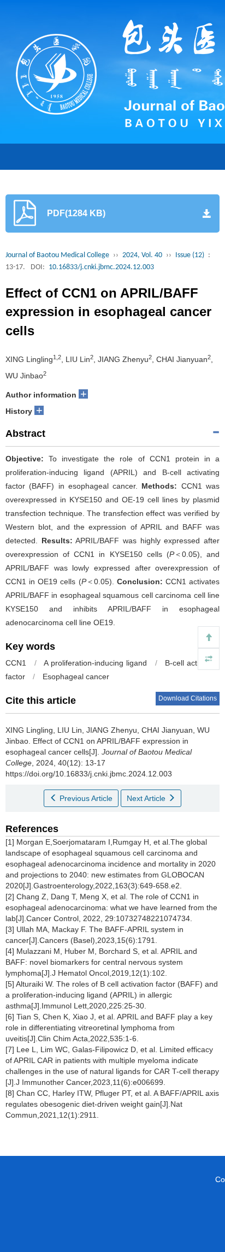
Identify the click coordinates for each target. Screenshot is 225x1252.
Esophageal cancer (76, 676)
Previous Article (84, 798)
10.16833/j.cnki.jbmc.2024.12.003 (101, 267)
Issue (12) (189, 255)
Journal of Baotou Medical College (57, 255)
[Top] (209, 637)
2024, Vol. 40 (142, 255)
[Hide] (209, 659)
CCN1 (15, 662)
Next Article (147, 798)
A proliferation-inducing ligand (95, 662)
